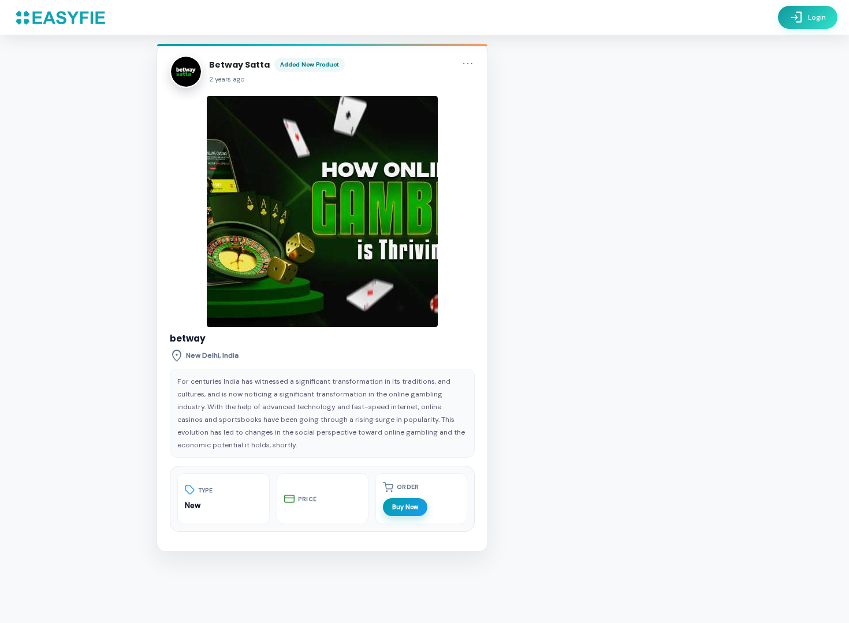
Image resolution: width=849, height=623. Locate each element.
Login (808, 17)
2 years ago (227, 79)
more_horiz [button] (468, 64)
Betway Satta (239, 65)
